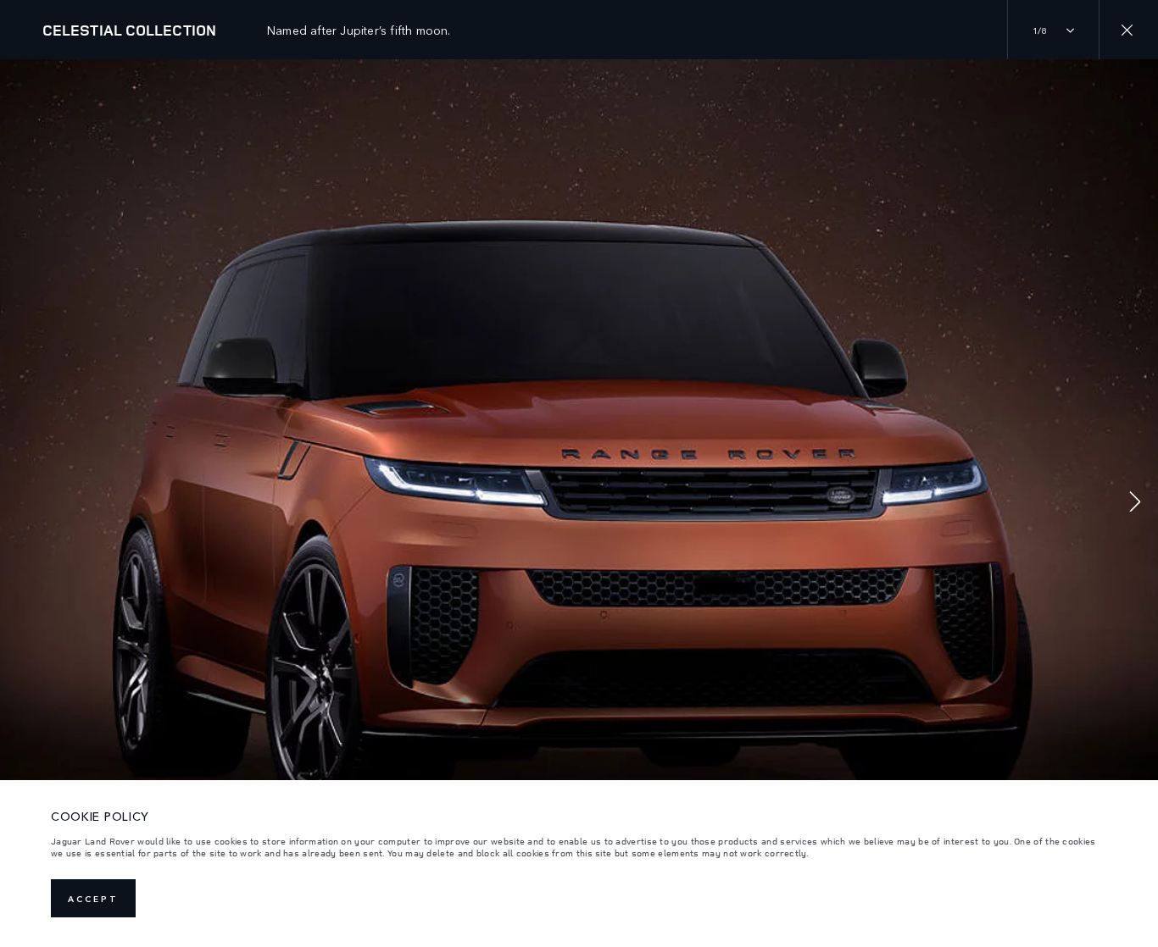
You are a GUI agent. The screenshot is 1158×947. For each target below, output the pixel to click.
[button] (1135, 503)
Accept (93, 899)
